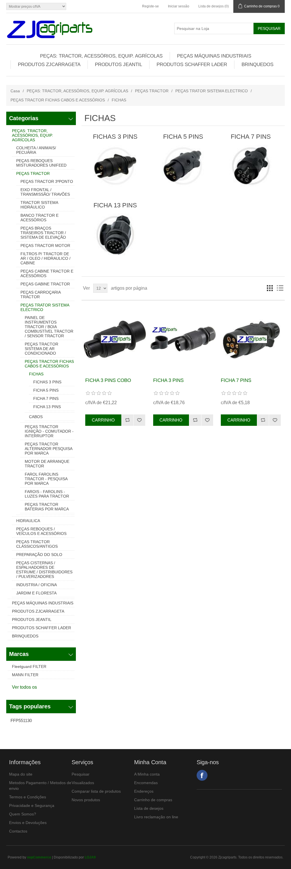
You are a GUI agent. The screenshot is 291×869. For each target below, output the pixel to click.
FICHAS (36, 374)
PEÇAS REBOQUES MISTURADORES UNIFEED (41, 162)
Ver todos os (24, 687)
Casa (15, 91)
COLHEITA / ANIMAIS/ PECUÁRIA (36, 150)
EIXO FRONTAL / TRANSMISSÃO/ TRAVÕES (45, 192)
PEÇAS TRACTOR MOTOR (45, 245)
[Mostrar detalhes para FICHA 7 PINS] (251, 339)
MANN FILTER (25, 674)
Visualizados (83, 782)
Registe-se (150, 6)
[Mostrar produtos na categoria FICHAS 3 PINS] (115, 166)
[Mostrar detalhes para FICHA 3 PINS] (183, 339)
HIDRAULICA (28, 520)
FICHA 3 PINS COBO (108, 380)
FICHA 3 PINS (168, 380)
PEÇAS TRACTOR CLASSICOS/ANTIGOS (37, 544)
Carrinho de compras (153, 800)
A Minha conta (147, 774)
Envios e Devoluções (28, 822)
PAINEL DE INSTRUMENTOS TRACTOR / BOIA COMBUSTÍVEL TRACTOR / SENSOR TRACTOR (49, 326)
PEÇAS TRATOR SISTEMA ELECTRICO (211, 91)
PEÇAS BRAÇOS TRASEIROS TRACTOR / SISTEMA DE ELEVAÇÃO (43, 233)
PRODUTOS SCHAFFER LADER (192, 64)
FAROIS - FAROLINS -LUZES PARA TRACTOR (47, 493)
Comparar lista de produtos (96, 791)
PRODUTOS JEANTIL (118, 64)
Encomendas (146, 782)
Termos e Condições (27, 797)
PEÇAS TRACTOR (152, 91)
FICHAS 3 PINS (47, 382)
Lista (280, 288)
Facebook (202, 775)
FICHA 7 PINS (46, 398)
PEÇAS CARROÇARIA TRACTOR (40, 294)
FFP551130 (21, 720)
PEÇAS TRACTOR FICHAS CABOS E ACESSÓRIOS (58, 100)
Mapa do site (20, 774)
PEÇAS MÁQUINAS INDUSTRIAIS (214, 56)
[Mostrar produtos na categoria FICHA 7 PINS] (251, 166)
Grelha (269, 288)
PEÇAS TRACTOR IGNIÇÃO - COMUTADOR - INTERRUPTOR (49, 431)
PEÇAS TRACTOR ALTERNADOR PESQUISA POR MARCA (48, 448)
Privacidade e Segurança (31, 805)
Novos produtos (86, 800)
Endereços (143, 791)
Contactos (18, 831)
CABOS (36, 416)
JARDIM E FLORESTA (36, 593)
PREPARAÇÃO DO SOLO (39, 554)
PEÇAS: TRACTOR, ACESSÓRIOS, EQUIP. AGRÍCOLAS (101, 56)
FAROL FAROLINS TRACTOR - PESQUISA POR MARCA (46, 479)
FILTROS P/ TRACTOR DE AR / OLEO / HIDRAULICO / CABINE (45, 258)
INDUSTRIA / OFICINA (36, 584)
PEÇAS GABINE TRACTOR (45, 284)
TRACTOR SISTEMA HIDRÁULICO (39, 204)
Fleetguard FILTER (29, 666)
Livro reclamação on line (156, 817)
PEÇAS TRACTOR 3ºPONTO (46, 181)
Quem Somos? (22, 814)
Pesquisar (81, 774)
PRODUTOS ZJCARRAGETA (49, 64)
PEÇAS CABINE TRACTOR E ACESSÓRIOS (46, 273)
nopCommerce (39, 857)
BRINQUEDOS (257, 64)
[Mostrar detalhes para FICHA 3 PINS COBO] (115, 339)
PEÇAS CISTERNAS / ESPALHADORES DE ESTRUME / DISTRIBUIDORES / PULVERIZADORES (44, 570)
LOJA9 (90, 857)
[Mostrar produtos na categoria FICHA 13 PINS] (115, 234)
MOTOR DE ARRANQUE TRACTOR (47, 463)
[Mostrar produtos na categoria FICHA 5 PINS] (183, 166)
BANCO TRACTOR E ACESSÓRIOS (39, 217)
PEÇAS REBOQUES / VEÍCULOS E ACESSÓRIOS (41, 531)
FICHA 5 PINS (46, 390)
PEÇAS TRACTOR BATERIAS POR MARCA (47, 506)
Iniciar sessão (178, 6)
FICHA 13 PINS (47, 406)
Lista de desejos (148, 808)
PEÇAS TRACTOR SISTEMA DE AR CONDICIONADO (41, 348)
